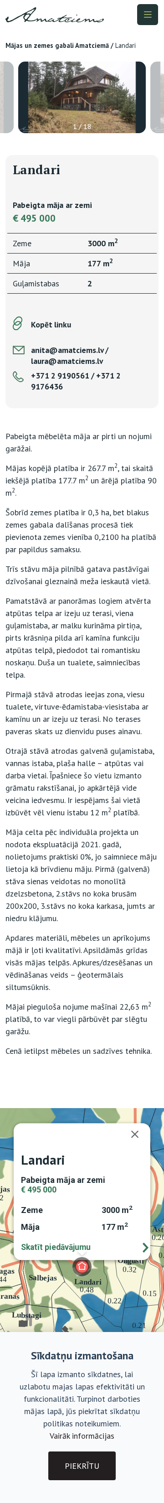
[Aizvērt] (139, 1134)
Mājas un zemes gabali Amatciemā (57, 45)
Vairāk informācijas (82, 1435)
